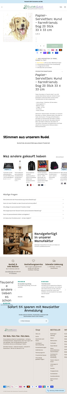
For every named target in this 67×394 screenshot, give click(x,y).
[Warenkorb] (65, 7)
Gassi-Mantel (53, 345)
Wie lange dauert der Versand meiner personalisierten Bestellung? (22, 210)
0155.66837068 (9, 271)
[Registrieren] (46, 321)
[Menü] (2, 7)
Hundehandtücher (55, 376)
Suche (37, 336)
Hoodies (52, 368)
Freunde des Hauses (41, 355)
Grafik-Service (39, 350)
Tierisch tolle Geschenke (12, 391)
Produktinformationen (43, 71)
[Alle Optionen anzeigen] (33, 184)
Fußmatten (53, 343)
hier (38, 270)
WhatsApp (14, 273)
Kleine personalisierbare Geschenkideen (54, 350)
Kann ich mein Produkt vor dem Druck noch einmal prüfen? (20, 203)
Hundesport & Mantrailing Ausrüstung (53, 356)
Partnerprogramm (40, 352)
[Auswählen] (11, 168)
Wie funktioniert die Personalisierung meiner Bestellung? (19, 199)
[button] (15, 290)
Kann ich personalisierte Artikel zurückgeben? (16, 214)
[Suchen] (60, 7)
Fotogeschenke (54, 371)
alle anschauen (60, 157)
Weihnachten (53, 340)
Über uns (38, 333)
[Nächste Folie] (62, 174)
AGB (65, 336)
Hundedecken (54, 373)
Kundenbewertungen (41, 347)
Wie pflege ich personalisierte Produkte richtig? (16, 207)
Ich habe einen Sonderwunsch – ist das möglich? (17, 218)
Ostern (52, 338)
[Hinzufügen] (57, 168)
